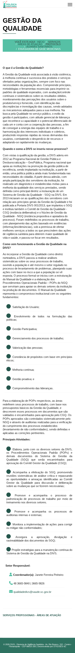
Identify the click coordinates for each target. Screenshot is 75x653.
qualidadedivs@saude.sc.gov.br (32, 591)
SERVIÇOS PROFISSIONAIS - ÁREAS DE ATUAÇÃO (32, 615)
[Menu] (70, 4)
